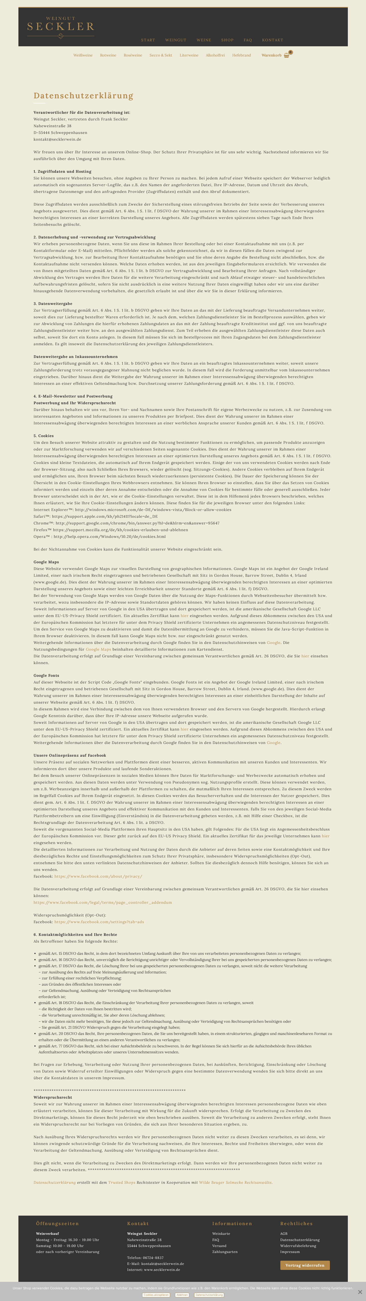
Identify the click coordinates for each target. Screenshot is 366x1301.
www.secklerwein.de (162, 1269)
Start (148, 40)
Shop (227, 40)
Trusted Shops (121, 1182)
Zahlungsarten (225, 1251)
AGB (284, 1233)
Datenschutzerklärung (55, 1182)
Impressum (290, 1251)
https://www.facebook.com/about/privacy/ (98, 876)
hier (185, 615)
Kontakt (273, 40)
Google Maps (98, 649)
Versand (219, 1246)
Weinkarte (221, 1233)
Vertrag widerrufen (305, 1265)
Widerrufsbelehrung (298, 1246)
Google (274, 642)
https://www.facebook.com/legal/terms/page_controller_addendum (103, 902)
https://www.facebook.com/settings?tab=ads (99, 921)
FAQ (248, 40)
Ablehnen (182, 1295)
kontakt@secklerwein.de (162, 1263)
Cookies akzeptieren (156, 1295)
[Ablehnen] (359, 1291)
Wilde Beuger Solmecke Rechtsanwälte (235, 1182)
